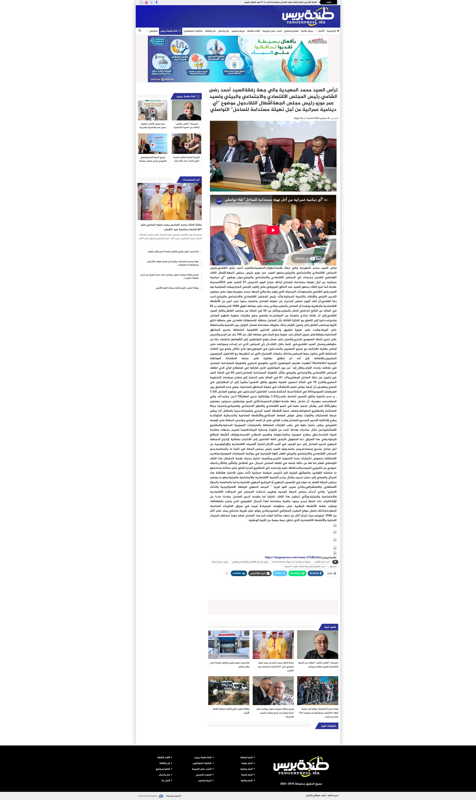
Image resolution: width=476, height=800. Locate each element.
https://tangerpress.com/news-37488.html (293, 557)
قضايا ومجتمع (291, 31)
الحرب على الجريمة (272, 31)
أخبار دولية (247, 763)
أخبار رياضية (246, 769)
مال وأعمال (223, 31)
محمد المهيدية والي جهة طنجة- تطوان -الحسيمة (305, 566)
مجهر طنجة (307, 31)
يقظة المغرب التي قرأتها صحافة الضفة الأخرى (177, 288)
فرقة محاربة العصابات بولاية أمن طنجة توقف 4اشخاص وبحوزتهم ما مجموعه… (173, 263)
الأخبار (321, 31)
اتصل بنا (166, 781)
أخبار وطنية (247, 781)
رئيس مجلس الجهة (220, 561)
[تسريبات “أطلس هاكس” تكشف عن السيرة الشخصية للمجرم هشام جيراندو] (317, 644)
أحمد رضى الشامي (322, 561)
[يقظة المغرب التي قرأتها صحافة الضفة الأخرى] (228, 690)
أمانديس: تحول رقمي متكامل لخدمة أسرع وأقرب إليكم (173, 251)
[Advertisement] (181, 15)
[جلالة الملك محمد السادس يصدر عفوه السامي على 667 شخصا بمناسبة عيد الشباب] (273, 644)
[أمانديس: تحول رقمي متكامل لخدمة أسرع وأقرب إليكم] (228, 644)
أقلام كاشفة (253, 31)
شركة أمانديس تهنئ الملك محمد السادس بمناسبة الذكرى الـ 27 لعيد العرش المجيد (280, 2)
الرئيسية (331, 31)
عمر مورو (333, 566)
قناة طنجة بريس (168, 31)
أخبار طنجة (247, 775)
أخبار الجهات (246, 758)
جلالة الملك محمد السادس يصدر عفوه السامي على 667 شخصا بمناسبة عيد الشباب (171, 227)
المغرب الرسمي (203, 775)
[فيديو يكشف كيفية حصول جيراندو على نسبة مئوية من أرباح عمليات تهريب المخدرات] (273, 690)
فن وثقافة (210, 31)
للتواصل (153, 31)
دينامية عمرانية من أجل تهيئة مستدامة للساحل (291, 561)
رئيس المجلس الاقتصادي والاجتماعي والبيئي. (250, 561)
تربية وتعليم (238, 31)
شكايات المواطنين (193, 31)
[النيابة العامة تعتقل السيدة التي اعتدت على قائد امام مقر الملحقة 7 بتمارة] (186, 143)
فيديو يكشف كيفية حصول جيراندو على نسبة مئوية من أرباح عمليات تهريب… (170, 276)
